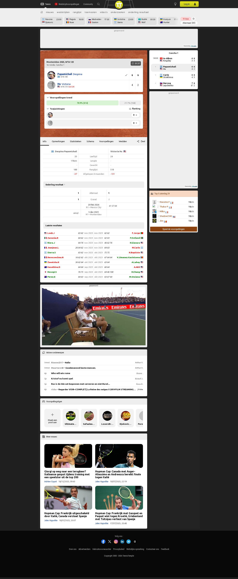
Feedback (165, 549)
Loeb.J (51, 233)
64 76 (80, 243)
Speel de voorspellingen (174, 229)
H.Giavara (135, 243)
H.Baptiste (134, 252)
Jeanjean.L (53, 247)
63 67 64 (108, 277)
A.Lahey (136, 262)
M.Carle (136, 247)
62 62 (106, 233)
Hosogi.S (52, 272)
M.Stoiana (134, 277)
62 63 (106, 238)
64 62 (80, 238)
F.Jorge (136, 233)
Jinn (161, 221)
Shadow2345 (166, 216)
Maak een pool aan (52, 421)
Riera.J (51, 243)
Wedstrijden (63, 12)
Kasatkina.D (53, 267)
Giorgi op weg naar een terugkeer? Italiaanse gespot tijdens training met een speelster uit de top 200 (67, 474)
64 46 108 (108, 272)
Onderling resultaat (138, 12)
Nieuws (50, 12)
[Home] (41, 12)
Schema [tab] (90, 141)
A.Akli (137, 267)
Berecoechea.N (55, 257)
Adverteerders (84, 549)
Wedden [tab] (123, 141)
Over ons (72, 549)
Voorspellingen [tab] (106, 141)
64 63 (80, 277)
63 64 (106, 262)
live (186, 19)
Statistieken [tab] (75, 141)
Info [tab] (44, 141)
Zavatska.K (53, 262)
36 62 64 (79, 262)
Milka (162, 211)
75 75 (106, 252)
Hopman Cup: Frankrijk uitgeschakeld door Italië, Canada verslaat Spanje (66, 515)
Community (88, 4)
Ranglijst (77, 12)
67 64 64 (108, 257)
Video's (104, 12)
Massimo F (165, 202)
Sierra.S (51, 252)
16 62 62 (79, 257)
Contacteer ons (152, 549)
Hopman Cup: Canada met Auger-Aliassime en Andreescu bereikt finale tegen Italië (118, 474)
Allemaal (189, 23)
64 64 (80, 267)
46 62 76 (108, 243)
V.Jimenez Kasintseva (128, 257)
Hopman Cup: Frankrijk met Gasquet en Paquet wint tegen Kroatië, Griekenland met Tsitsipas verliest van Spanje (119, 516)
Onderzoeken (118, 12)
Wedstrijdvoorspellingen (69, 4)
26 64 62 (79, 247)
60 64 (106, 267)
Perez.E (51, 277)
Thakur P (164, 206)
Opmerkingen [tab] (58, 141)
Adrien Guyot (50, 481)
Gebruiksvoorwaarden (101, 549)
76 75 (80, 272)
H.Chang (135, 272)
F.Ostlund (135, 238)
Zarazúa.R (52, 238)
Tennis (48, 4)
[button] (98, 4)
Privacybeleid (118, 549)
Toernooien (91, 12)
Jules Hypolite (101, 481)
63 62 (80, 233)
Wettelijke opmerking (135, 549)
